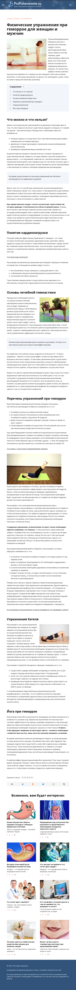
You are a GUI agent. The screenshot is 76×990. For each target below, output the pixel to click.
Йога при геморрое (20, 108)
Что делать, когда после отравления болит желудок (27, 449)
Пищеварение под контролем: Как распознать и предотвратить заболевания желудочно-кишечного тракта (54, 825)
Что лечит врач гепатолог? (17, 257)
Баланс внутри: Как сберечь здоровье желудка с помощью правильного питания (20, 824)
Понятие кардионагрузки (23, 95)
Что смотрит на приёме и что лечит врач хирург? (52, 865)
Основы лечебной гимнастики (24, 98)
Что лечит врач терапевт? (18, 902)
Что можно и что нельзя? (23, 92)
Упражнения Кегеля (20, 105)
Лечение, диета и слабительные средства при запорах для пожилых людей (21, 944)
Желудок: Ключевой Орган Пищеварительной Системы (19, 865)
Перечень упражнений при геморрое (27, 102)
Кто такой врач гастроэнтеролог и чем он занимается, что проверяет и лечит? (37, 610)
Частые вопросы (26, 18)
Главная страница (13, 18)
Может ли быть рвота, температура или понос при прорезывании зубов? (51, 944)
